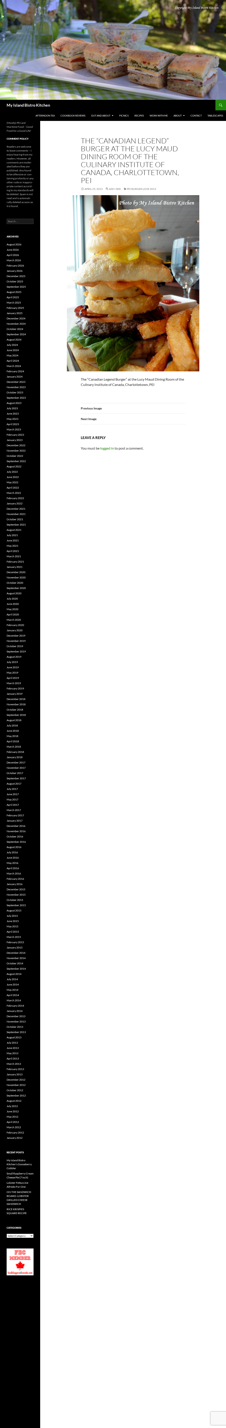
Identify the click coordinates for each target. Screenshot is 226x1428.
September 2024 (16, 334)
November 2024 (16, 323)
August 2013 (14, 1037)
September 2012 (16, 1095)
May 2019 (12, 672)
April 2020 (13, 614)
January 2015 (15, 947)
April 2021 (13, 551)
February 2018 (15, 752)
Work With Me (159, 115)
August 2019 (14, 656)
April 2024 (13, 360)
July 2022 (12, 471)
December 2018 (16, 699)
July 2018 (12, 725)
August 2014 (14, 974)
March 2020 (14, 619)
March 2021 (14, 556)
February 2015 (15, 942)
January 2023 (15, 440)
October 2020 (15, 582)
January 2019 (15, 693)
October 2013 (15, 1026)
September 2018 (16, 715)
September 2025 (16, 286)
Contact (196, 115)
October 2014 (15, 963)
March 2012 (14, 1127)
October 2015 (15, 900)
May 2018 (12, 736)
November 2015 (16, 894)
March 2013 (14, 1063)
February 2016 (15, 878)
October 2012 (15, 1090)
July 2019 (12, 662)
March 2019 (14, 683)
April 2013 (13, 1058)
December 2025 (16, 276)
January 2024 (15, 376)
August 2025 (14, 292)
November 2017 (16, 767)
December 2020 (16, 572)
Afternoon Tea (45, 115)
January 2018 (15, 757)
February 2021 (15, 561)
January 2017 (15, 820)
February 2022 (15, 498)
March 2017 (14, 810)
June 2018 (13, 730)
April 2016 (13, 868)
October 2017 (15, 773)
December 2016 (16, 826)
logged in (107, 448)
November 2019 (16, 641)
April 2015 (13, 931)
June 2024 (13, 350)
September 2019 (16, 651)
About (177, 115)
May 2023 (12, 418)
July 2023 (12, 408)
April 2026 (13, 255)
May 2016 (12, 863)
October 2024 (15, 329)
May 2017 (12, 799)
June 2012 (13, 1111)
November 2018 (16, 704)
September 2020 (16, 588)
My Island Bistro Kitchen (28, 105)
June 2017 (13, 794)
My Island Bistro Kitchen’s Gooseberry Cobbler (19, 1164)
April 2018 (13, 741)
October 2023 (15, 392)
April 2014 (13, 995)
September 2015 (16, 905)
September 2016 (16, 841)
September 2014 (16, 968)
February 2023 (15, 434)
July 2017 (12, 789)
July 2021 (12, 535)
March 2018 (14, 746)
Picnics (124, 115)
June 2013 (13, 1048)
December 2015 (16, 889)
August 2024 (14, 339)
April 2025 (13, 297)
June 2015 (13, 921)
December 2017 (16, 762)
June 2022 (13, 477)
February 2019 (15, 688)
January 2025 (15, 313)
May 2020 (12, 609)
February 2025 (15, 307)
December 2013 (16, 1016)
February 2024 (15, 371)
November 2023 (16, 387)
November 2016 (16, 831)
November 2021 (16, 514)
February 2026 (15, 265)
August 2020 (14, 593)
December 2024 (16, 318)
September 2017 (16, 778)
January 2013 (15, 1074)
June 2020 (13, 604)
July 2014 (12, 979)
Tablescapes (215, 115)
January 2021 (15, 567)
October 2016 (15, 836)
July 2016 (12, 852)
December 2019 (16, 635)
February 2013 (15, 1069)
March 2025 (14, 302)
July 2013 (12, 1042)
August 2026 (14, 244)
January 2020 (15, 630)
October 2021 (15, 519)
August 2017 (14, 783)
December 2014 (16, 952)
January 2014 (15, 1011)
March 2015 (14, 937)
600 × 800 (115, 189)
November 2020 (16, 577)
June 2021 (13, 540)
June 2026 (13, 249)
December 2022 (16, 445)
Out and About (100, 115)
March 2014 (14, 1000)
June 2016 (13, 857)
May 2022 (12, 482)
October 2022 (15, 455)
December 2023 (16, 381)
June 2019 (13, 667)
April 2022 (13, 487)
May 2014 (12, 989)
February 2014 (15, 1005)
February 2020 (15, 625)
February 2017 (15, 815)
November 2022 (16, 450)
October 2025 (15, 281)
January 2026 (15, 270)
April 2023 (13, 424)
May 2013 (12, 1053)
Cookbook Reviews (72, 115)
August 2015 (14, 910)
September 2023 (16, 397)
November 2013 (16, 1021)
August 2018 (14, 720)
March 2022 (14, 493)
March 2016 (14, 873)
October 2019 (15, 646)
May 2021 (12, 545)
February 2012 (15, 1132)
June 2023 (13, 413)
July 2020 (12, 598)
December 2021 (16, 508)
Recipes (139, 115)
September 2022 (16, 461)
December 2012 (16, 1079)
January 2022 (15, 503)
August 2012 (14, 1100)
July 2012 (12, 1106)
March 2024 (14, 366)
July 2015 (12, 915)
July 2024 (12, 344)
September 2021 (16, 524)
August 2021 (14, 530)
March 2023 (14, 429)
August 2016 (14, 847)
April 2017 (13, 804)
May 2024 (12, 355)
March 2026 (14, 260)
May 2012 (12, 1116)
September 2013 (16, 1032)
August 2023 (14, 403)
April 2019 (13, 678)
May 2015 (12, 926)
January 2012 (15, 1137)
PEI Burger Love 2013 (141, 189)
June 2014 (13, 984)
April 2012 (13, 1122)
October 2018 (15, 709)
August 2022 (14, 466)
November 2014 (16, 958)
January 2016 (15, 884)
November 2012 (16, 1085)
